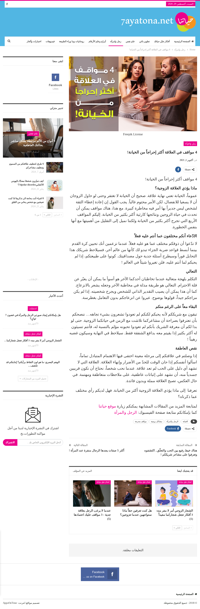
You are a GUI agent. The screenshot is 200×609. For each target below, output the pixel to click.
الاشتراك (10, 442)
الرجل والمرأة (125, 412)
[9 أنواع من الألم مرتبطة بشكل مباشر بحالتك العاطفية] (33, 138)
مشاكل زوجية (156, 421)
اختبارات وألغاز (34, 41)
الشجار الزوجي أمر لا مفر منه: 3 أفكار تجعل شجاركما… (33, 340)
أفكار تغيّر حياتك (162, 41)
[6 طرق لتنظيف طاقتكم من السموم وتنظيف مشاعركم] (54, 168)
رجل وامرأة (115, 41)
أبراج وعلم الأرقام (97, 41)
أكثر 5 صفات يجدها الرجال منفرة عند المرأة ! (96, 450)
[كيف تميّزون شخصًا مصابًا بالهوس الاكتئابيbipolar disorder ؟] (54, 185)
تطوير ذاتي (144, 41)
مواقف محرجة (140, 421)
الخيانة (185, 421)
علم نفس (130, 41)
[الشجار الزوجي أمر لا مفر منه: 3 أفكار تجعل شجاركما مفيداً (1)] (174, 493)
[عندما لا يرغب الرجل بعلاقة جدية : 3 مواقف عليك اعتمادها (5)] (92, 493)
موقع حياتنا (107, 406)
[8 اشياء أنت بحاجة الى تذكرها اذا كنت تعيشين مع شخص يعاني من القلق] (54, 203)
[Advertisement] (33, 251)
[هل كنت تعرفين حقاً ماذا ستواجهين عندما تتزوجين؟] (133, 493)
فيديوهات (50, 41)
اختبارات (33, 308)
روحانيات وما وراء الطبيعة (71, 41)
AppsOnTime (10, 602)
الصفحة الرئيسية (182, 41)
